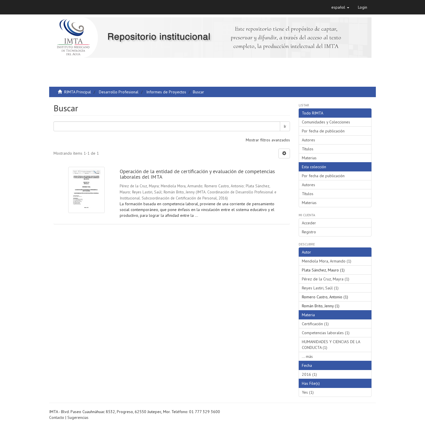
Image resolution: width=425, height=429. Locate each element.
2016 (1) (309, 374)
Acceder (309, 222)
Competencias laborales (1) (326, 332)
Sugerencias (77, 417)
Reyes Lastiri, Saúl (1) (320, 288)
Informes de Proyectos (166, 92)
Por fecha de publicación (323, 131)
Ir (285, 126)
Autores (308, 140)
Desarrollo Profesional (118, 92)
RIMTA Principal (77, 92)
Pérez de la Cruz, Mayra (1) (325, 279)
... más (307, 356)
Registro (309, 231)
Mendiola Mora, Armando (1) (326, 261)
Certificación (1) (315, 323)
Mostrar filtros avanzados (268, 140)
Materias (309, 157)
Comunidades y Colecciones (326, 122)
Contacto (56, 417)
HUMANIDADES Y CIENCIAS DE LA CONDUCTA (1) (331, 344)
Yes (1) (308, 392)
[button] (340, 7)
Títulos (307, 148)
